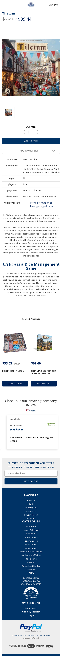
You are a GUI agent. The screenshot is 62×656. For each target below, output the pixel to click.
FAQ (31, 504)
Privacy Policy (31, 515)
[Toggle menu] (4, 4)
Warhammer (31, 544)
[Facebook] (3, 307)
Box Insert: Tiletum (13, 371)
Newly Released (31, 530)
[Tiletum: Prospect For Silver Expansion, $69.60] (43, 343)
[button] (31, 594)
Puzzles (31, 562)
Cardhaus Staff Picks (31, 555)
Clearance (31, 569)
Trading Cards (31, 541)
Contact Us (31, 511)
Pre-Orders (31, 526)
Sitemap (31, 518)
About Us (31, 500)
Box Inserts (31, 559)
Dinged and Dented (31, 566)
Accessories (31, 548)
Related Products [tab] (31, 319)
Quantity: (31, 126)
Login (31, 615)
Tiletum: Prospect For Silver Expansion (43, 372)
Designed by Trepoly (31, 638)
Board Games (31, 537)
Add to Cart (15, 383)
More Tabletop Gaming (31, 551)
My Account (31, 608)
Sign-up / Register (31, 612)
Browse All (31, 533)
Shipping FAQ (31, 507)
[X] (8, 307)
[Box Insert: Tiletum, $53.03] (15, 343)
